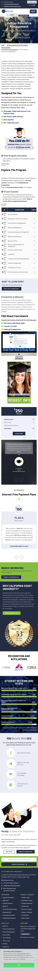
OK (19, 965)
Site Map (5, 943)
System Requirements (9, 932)
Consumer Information (9, 929)
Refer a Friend (25, 918)
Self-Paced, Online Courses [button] (13, 117)
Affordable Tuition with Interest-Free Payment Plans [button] (17, 112)
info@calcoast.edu (8, 880)
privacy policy (16, 957)
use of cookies (20, 959)
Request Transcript (27, 912)
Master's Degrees (5, 47)
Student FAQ (25, 906)
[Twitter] (31, 4)
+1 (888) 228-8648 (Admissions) (11, 885)
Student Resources (27, 903)
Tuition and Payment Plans (10, 909)
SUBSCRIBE (25, 934)
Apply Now (5, 900)
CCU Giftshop (25, 915)
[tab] (19, 112)
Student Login (32, 2)
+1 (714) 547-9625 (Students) (10, 883)
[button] (19, 323)
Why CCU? (5, 906)
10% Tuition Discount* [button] (11, 123)
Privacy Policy (6, 935)
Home (2, 45)
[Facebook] (29, 4)
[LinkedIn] (32, 4)
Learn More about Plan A (19, 546)
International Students (9, 915)
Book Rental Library (27, 900)
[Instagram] (34, 4)
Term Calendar (7, 937)
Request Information (8, 897)
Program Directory (8, 903)
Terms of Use (6, 940)
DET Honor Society (27, 909)
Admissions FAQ (7, 912)
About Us (5, 926)
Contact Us (6, 946)
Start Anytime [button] (9, 120)
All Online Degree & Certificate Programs (17, 45)
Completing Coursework (9, 918)
